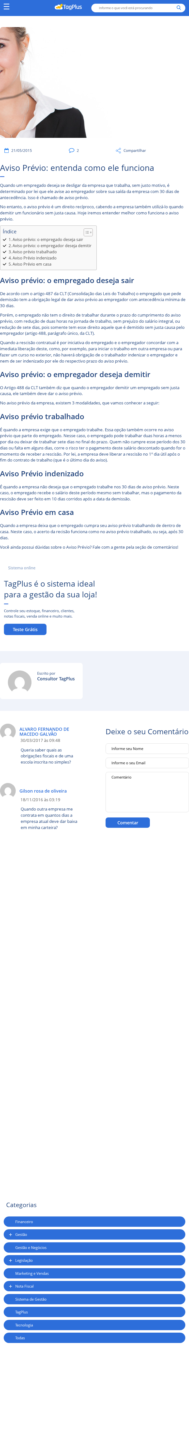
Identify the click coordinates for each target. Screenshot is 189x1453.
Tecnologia (24, 1325)
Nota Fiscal (24, 1286)
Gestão (21, 1234)
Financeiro (24, 1221)
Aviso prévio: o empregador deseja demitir (52, 245)
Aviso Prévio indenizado (35, 258)
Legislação (24, 1260)
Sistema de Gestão (31, 1299)
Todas (20, 1337)
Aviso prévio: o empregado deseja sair (48, 239)
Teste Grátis (25, 629)
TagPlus (21, 1311)
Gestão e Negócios (31, 1247)
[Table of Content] (88, 232)
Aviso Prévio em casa (32, 264)
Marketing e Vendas (32, 1273)
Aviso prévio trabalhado (35, 252)
